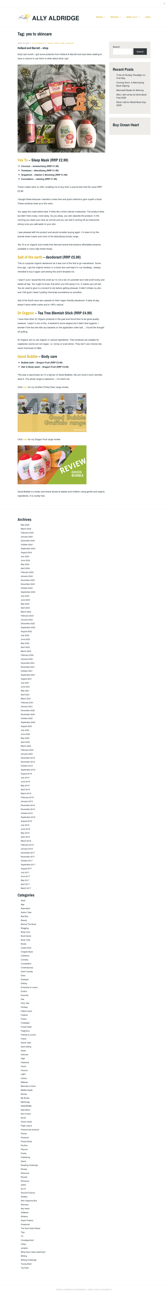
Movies (24, 1094)
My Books (25, 1098)
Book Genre (26, 935)
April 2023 (25, 607)
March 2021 (26, 698)
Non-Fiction (26, 1113)
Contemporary (27, 967)
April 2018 (25, 836)
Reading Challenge (29, 1165)
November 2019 (28, 761)
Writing (24, 1255)
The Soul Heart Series (30, 1228)
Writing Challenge (29, 1259)
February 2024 (27, 572)
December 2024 (28, 540)
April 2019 (25, 789)
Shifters (24, 1196)
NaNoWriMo (26, 1105)
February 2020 (27, 749)
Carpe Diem (26, 947)
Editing (24, 983)
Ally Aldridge (55, 18)
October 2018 (27, 813)
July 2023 (25, 595)
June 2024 (25, 560)
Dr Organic (26, 313)
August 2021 (26, 678)
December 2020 (28, 710)
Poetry (23, 1153)
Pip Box (24, 1145)
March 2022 (26, 651)
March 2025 (26, 528)
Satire (23, 1184)
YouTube (25, 1267)
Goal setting (26, 1046)
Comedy (24, 959)
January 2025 (27, 536)
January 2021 (27, 706)
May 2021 (25, 690)
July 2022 (25, 635)
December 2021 (28, 663)
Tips (23, 1232)
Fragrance (25, 1030)
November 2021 (28, 666)
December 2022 (28, 623)
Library (24, 1078)
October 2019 (27, 765)
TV (22, 1236)
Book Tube (25, 939)
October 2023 (27, 588)
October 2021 (27, 670)
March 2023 (26, 611)
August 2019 (26, 773)
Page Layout (26, 1125)
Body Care (60, 43)
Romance (25, 1181)
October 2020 (27, 718)
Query (23, 1161)
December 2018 (28, 805)
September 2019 (28, 769)
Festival (24, 1015)
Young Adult (26, 1263)
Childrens (25, 955)
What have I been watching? (33, 1252)
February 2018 (27, 844)
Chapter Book (27, 951)
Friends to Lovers (28, 1034)
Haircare (24, 1054)
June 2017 (25, 876)
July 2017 (25, 872)
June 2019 (25, 781)
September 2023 (28, 591)
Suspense (25, 1224)
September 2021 (28, 674)
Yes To (23, 160)
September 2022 (28, 627)
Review (24, 1177)
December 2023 (28, 580)
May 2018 (25, 832)
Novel (23, 1117)
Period (24, 1133)
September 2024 (28, 548)
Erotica (24, 991)
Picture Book (26, 1141)
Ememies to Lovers (29, 987)
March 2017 (26, 888)
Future (23, 1038)
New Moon (25, 1109)
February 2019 (27, 797)
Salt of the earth (30, 257)
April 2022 (25, 647)
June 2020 (25, 734)
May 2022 (25, 643)
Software (25, 1212)
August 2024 (26, 552)
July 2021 (25, 682)
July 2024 (25, 556)
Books (99, 17)
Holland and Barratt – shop (33, 48)
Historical (25, 1062)
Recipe (24, 1169)
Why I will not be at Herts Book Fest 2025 (131, 96)
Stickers (24, 1216)
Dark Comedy (27, 971)
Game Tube (26, 1042)
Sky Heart (25, 1208)
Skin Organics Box (29, 1200)
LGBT (23, 1074)
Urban (23, 1244)
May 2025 (25, 524)
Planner (24, 1149)
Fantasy (24, 1007)
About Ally (131, 17)
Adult (23, 900)
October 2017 (27, 860)
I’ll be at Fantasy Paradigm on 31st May (130, 76)
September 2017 (28, 864)
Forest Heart (26, 1026)
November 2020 (28, 714)
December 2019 (28, 757)
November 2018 (28, 809)
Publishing (25, 1157)
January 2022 (27, 659)
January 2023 (27, 619)
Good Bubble (28, 356)
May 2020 (25, 738)
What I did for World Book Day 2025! (131, 103)
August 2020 (26, 726)
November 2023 (28, 584)
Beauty (51, 43)
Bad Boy (24, 916)
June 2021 (25, 686)
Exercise (24, 995)
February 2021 (27, 702)
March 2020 (26, 746)
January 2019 (27, 801)
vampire (24, 1248)
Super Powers (27, 1220)
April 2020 (25, 742)
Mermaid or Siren (28, 1086)
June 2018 (25, 829)
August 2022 (26, 631)
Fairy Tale (25, 1003)
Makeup (24, 1082)
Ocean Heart (26, 1121)
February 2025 (27, 532)
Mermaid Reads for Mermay (130, 90)
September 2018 (28, 817)
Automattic (106, 1289)
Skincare (70, 43)
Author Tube (26, 912)
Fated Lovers (26, 1011)
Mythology (25, 1101)
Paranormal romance (30, 1129)
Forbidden (25, 1022)
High (23, 1058)
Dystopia (25, 979)
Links (147, 17)
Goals (23, 1050)
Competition (26, 963)
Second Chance (28, 1192)
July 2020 (25, 730)
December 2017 (28, 852)
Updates (114, 17)
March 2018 (26, 840)
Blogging (25, 928)
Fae (22, 999)
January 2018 (27, 848)
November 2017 (28, 856)
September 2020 (28, 722)
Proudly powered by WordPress (71, 1289)
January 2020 (27, 753)
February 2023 (27, 615)
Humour (24, 1070)
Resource (25, 1173)
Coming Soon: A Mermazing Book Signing (130, 84)
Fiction (24, 1018)
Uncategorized (27, 1240)
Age (22, 904)
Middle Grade (27, 1090)
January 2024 (27, 576)
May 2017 (25, 880)
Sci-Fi (23, 1188)
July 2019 (25, 777)
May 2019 (25, 785)
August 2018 (26, 821)
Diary (23, 975)
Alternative (25, 908)
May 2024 (25, 564)
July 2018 (25, 825)
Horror (23, 1066)
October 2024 (27, 544)
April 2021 (25, 694)
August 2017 (26, 868)
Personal (25, 1137)
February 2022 (27, 655)
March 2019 (26, 793)
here (25, 387)
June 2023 (25, 599)
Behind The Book (28, 924)
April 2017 (25, 884)
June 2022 (25, 639)
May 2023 (25, 603)
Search (116, 46)
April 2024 (25, 568)
